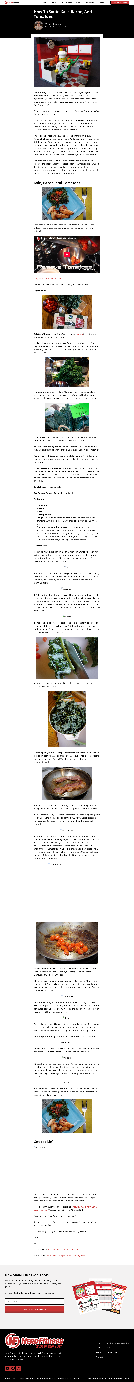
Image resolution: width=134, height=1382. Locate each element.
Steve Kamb (57, 24)
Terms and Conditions (105, 1378)
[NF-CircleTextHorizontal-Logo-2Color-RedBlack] (12, 2)
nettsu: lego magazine (57, 1255)
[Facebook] (12, 1368)
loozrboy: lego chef (77, 1255)
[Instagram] (18, 1368)
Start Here (112, 1347)
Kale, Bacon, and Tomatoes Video (49, 278)
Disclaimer (126, 1378)
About (99, 1352)
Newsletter (112, 1352)
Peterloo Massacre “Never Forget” (63, 1249)
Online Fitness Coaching (118, 1343)
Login (98, 1347)
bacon (71, 111)
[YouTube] (7, 1368)
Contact (99, 1357)
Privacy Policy (118, 1378)
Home (98, 1343)
